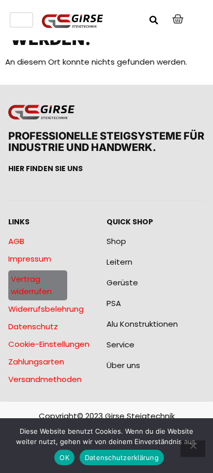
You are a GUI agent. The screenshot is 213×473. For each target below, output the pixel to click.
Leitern (119, 261)
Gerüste (122, 282)
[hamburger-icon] (21, 19)
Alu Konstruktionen (142, 323)
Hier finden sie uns (45, 168)
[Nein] (192, 448)
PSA (113, 303)
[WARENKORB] (178, 19)
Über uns (123, 365)
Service (120, 344)
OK (64, 457)
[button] (153, 20)
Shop (116, 241)
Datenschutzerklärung (122, 457)
